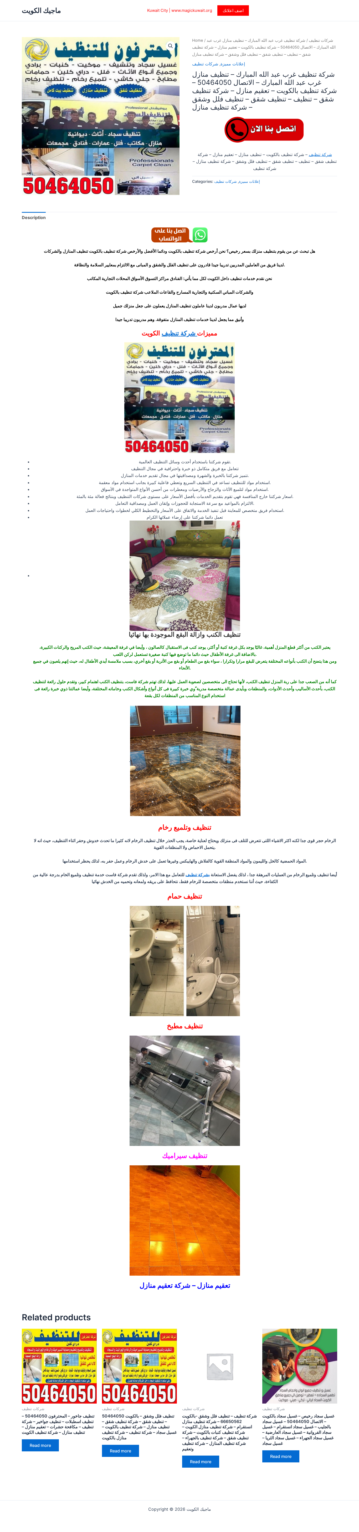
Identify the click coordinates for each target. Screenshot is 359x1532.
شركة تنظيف (320, 154)
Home (197, 40)
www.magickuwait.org (191, 10)
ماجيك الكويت (41, 10)
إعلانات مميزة (232, 63)
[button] (233, 10)
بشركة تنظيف (198, 874)
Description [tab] (34, 217)
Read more (40, 1445)
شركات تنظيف (321, 40)
